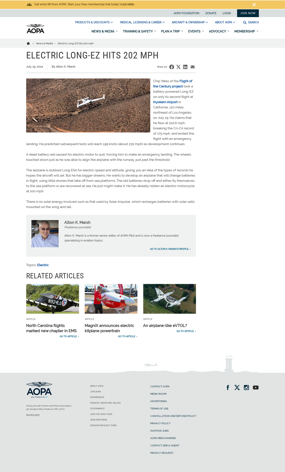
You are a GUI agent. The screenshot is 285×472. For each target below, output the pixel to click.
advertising (158, 401)
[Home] (30, 43)
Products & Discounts (92, 22)
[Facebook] (229, 388)
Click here (126, 4)
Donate (211, 13)
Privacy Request (161, 452)
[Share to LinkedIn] (185, 66)
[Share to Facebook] (171, 66)
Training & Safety (138, 31)
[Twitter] (238, 388)
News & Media (103, 31)
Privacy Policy (160, 423)
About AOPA (223, 22)
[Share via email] (192, 66)
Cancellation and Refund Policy (173, 416)
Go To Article (68, 336)
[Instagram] (247, 388)
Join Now (248, 13)
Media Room (158, 393)
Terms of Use (159, 408)
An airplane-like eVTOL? (165, 325)
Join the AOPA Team (101, 414)
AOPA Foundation (186, 13)
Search (253, 22)
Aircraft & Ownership (188, 22)
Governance (97, 408)
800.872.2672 (33, 415)
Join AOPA (95, 391)
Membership (245, 31)
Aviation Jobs (159, 430)
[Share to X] (178, 66)
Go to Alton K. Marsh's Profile (169, 249)
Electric (43, 265)
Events (194, 31)
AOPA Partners (98, 420)
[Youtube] (256, 388)
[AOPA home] (35, 32)
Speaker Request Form (103, 425)
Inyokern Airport (165, 102)
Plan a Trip (170, 31)
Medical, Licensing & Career (141, 22)
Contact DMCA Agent (164, 445)
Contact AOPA (160, 386)
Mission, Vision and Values (105, 403)
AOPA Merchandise (163, 438)
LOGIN (227, 13)
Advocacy (218, 31)
